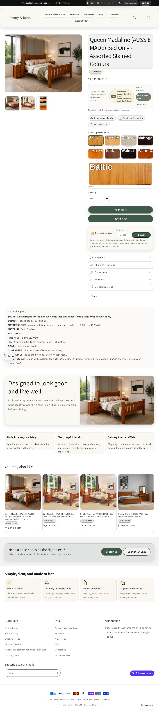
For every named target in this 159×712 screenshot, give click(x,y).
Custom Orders (62, 655)
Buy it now (120, 218)
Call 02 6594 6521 (142, 96)
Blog (57, 644)
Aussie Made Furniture (66, 628)
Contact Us (60, 649)
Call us (145, 3)
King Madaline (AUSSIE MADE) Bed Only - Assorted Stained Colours (58, 515)
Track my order (12, 655)
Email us (141, 104)
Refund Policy (11, 633)
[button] (54, 14)
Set (121, 3)
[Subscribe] (57, 673)
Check (141, 234)
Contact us (111, 551)
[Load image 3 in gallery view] (43, 103)
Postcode (120, 230)
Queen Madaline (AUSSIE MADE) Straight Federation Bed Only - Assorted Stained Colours (19, 517)
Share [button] (94, 296)
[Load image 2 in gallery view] (28, 103)
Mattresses (60, 638)
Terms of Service (13, 644)
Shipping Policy (12, 638)
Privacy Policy (11, 628)
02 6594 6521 (106, 699)
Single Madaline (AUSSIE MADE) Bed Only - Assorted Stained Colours (96, 515)
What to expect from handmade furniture (25, 649)
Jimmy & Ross (59, 699)
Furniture (59, 633)
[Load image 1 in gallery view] (12, 103)
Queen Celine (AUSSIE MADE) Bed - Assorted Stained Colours (134, 515)
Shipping (106, 110)
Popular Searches (66, 705)
